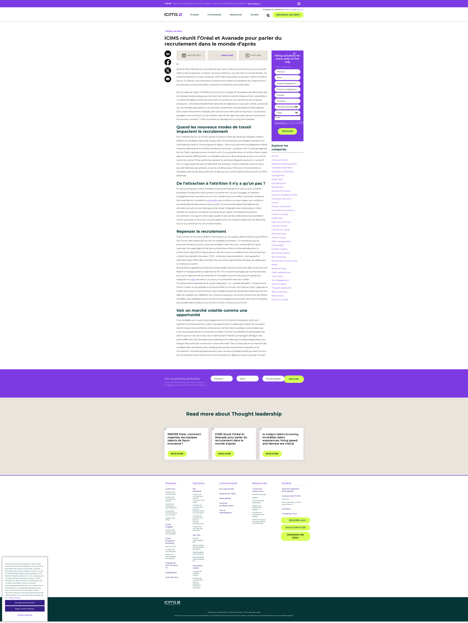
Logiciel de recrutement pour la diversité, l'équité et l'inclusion (198, 583)
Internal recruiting (281, 230)
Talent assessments (281, 272)
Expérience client (227, 493)
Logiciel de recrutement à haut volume (171, 513)
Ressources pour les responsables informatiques (259, 521)
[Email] (169, 79)
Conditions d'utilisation (235, 612)
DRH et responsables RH (198, 540)
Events (275, 203)
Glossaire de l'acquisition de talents (258, 514)
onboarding (213, 200)
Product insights (280, 249)
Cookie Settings (24, 615)
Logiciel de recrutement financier (198, 528)
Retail (274, 264)
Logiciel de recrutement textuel (170, 499)
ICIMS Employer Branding (170, 540)
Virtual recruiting (280, 299)
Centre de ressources (257, 490)
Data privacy (278, 187)
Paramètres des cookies (252, 612)
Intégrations (171, 572)
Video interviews (279, 292)
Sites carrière (170, 546)
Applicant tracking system (284, 164)
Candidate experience (282, 168)
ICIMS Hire (170, 489)
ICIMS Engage (169, 525)
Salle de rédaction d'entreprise (290, 490)
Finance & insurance (281, 206)
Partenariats (225, 498)
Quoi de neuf (171, 577)
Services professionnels (226, 504)
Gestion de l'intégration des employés (171, 506)
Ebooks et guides (259, 494)
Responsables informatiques (198, 553)
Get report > (254, 3)
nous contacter (295, 527)
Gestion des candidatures (170, 493)
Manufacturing (279, 233)
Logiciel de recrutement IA (171, 565)
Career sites (277, 179)
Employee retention (281, 199)
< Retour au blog (173, 31)
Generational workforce (283, 210)
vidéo (193, 279)
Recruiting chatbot (281, 253)
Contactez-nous (289, 513)
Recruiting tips (279, 257)
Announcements (280, 160)
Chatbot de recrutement (170, 550)
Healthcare (277, 218)
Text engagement (280, 280)
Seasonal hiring (279, 268)
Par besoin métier (198, 566)
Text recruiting (279, 284)
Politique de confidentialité (217, 612)
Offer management (281, 241)
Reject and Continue (24, 609)
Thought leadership (281, 288)
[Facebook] (169, 62)
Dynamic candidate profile (284, 195)
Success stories (226, 489)
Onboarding (277, 245)
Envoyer (287, 131)
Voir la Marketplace (225, 511)
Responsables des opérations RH (199, 559)
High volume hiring (281, 222)
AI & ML (275, 156)
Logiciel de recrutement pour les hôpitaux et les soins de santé (198, 509)
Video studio (277, 296)
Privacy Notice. (14, 597)
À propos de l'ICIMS (291, 496)
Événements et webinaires (258, 502)
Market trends (279, 237)
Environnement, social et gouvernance (291, 503)
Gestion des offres (170, 519)
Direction (285, 499)
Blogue (255, 498)
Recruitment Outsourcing (284, 261)
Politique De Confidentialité (290, 386)
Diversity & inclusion (281, 191)
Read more (177, 454)
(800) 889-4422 (297, 520)
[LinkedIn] (169, 53)
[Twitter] (169, 70)
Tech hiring (277, 276)
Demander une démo (288, 15)
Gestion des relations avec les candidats (170, 532)
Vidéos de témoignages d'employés (170, 556)
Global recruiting (280, 214)
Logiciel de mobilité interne (197, 573)
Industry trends (279, 226)
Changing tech (279, 183)
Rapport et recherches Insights (256, 507)
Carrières (286, 509)
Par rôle (196, 535)
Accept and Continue (25, 603)
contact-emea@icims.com (293, 9)
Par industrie (197, 490)
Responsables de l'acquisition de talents (199, 547)
